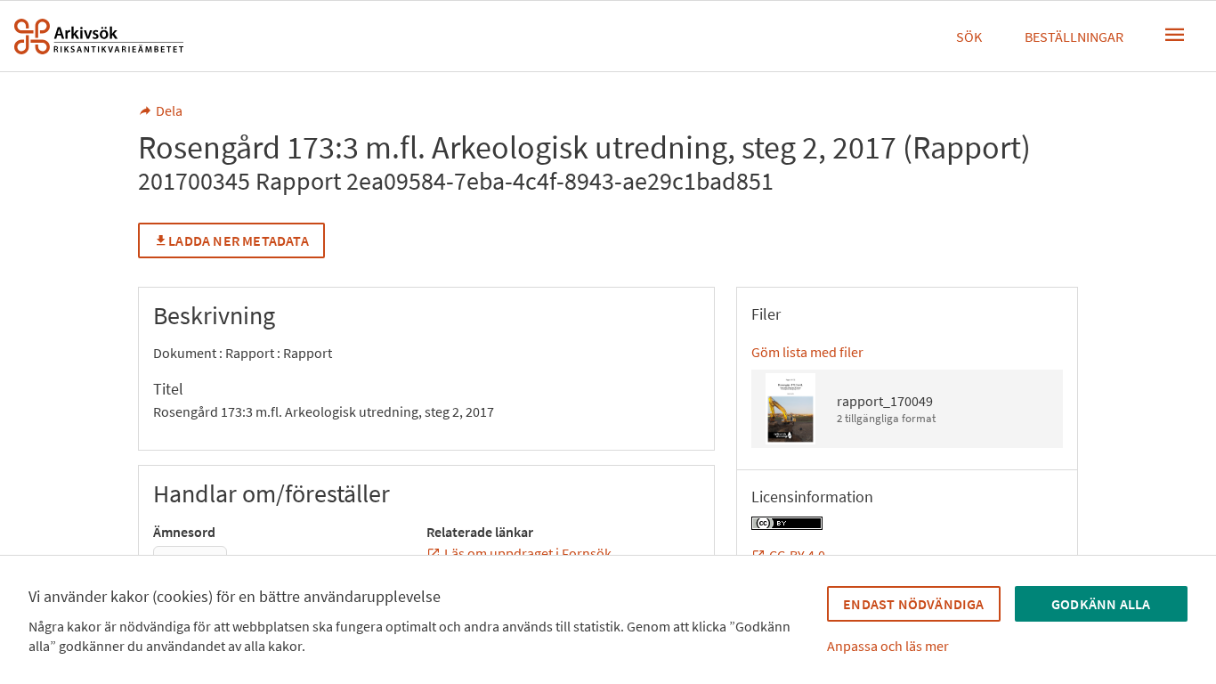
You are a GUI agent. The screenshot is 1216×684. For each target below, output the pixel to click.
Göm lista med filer (807, 352)
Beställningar (1074, 36)
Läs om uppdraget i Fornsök (528, 553)
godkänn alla (1100, 604)
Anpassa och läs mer (888, 646)
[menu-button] (1175, 34)
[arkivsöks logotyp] (98, 36)
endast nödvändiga (913, 604)
